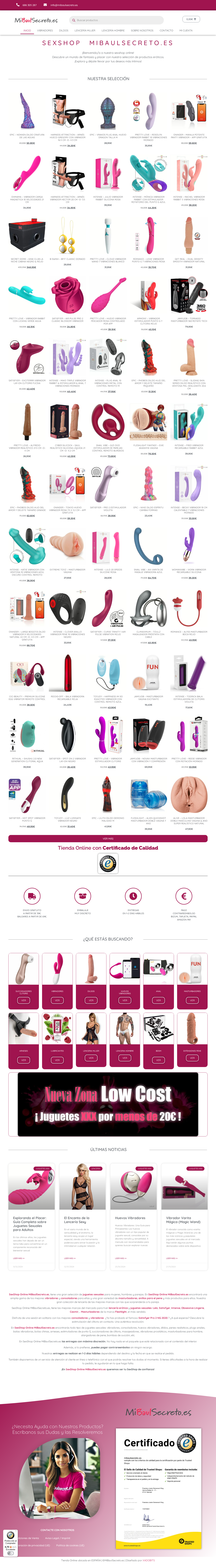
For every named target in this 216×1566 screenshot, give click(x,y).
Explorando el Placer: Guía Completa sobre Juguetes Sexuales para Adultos (29, 1224)
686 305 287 (30, 5)
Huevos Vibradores (130, 1218)
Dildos (63, 30)
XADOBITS (149, 1560)
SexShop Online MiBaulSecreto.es (29, 1294)
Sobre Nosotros (142, 30)
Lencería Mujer (85, 30)
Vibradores (45, 30)
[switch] (10, 1553)
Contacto (166, 30)
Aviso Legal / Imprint (57, 1538)
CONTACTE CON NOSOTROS (57, 1530)
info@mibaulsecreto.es (64, 5)
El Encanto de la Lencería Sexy (76, 1220)
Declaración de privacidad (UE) (31, 1545)
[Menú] (16, 1532)
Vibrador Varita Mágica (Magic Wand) (183, 1220)
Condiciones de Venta (26, 1538)
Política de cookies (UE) (70, 1545)
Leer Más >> (19, 1258)
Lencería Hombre (113, 30)
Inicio (27, 30)
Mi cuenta (185, 30)
